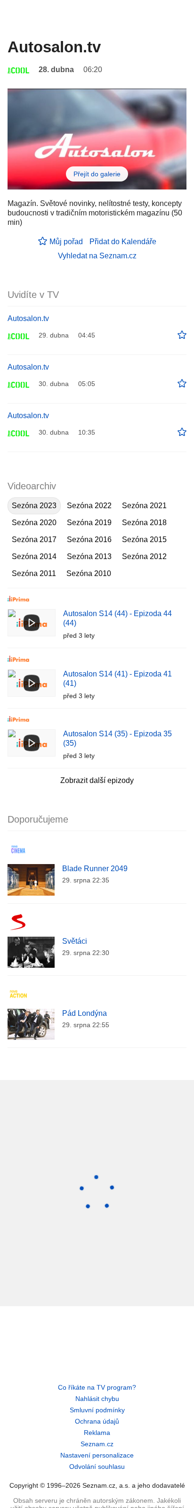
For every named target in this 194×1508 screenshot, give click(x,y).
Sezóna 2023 (34, 506)
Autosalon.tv (28, 318)
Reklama (97, 1432)
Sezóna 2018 (144, 523)
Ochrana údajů (97, 1421)
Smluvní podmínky (97, 1410)
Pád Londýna (84, 1013)
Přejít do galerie (97, 174)
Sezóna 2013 (89, 556)
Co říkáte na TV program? (97, 1387)
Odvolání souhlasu (97, 1466)
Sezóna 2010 (88, 573)
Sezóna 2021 (144, 506)
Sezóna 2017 (34, 540)
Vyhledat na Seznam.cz (97, 256)
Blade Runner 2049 (95, 869)
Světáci (74, 941)
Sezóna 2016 (89, 540)
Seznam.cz (97, 1444)
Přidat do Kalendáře (122, 242)
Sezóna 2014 (34, 556)
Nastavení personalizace (97, 1455)
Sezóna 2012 (144, 556)
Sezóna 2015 (144, 540)
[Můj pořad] (182, 335)
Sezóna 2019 (89, 523)
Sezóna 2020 (34, 523)
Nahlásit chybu (97, 1398)
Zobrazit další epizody (97, 780)
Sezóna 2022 (89, 506)
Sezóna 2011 (34, 573)
